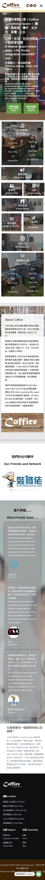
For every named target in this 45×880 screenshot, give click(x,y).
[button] (41, 6)
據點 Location (9, 796)
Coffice (20, 93)
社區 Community (30, 830)
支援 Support (9, 830)
